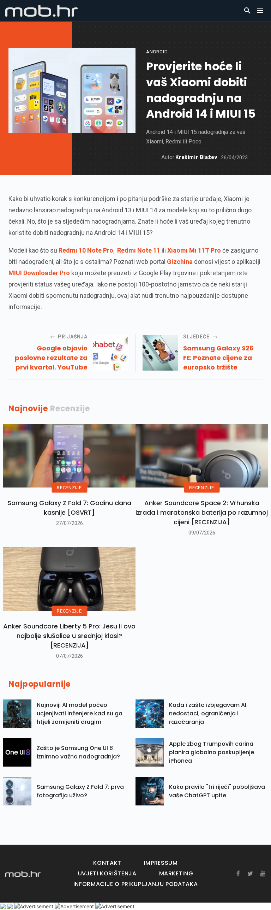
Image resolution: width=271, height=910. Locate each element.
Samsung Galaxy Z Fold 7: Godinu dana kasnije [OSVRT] (69, 507)
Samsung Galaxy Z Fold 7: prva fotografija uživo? (80, 791)
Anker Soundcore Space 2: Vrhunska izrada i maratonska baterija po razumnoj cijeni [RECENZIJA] (202, 512)
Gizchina (180, 261)
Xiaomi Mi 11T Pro (194, 250)
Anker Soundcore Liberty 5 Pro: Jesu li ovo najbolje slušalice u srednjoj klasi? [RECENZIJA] (69, 636)
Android (157, 51)
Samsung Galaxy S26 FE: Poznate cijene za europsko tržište (218, 358)
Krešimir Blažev (196, 157)
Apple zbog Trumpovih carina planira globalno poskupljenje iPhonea (211, 752)
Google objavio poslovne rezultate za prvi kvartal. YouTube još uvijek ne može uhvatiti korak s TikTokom (51, 358)
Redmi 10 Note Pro (86, 250)
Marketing (176, 873)
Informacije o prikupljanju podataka (135, 884)
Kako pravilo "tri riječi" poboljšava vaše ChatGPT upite (217, 791)
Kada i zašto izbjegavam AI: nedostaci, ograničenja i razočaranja (208, 713)
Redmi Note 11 (138, 250)
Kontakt (107, 863)
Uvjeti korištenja (107, 873)
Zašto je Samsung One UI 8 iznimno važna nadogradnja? (78, 752)
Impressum (161, 863)
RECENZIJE (69, 487)
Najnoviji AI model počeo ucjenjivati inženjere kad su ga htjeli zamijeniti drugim (79, 713)
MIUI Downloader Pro (39, 273)
